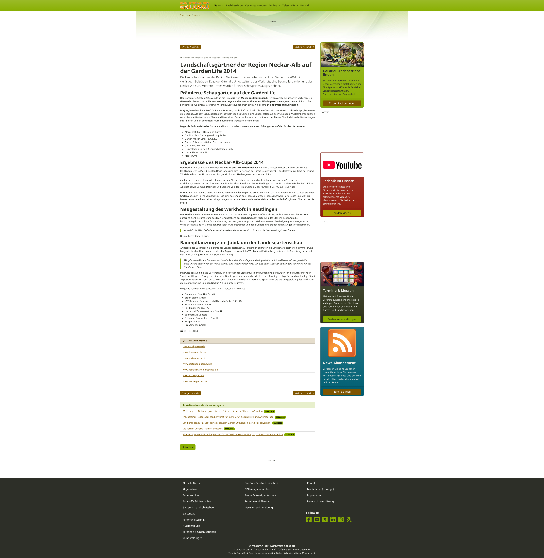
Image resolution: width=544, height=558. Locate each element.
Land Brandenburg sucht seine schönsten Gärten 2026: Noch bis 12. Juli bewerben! (227, 422)
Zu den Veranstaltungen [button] (342, 319)
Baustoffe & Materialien (196, 501)
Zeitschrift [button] (289, 5)
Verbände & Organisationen (199, 531)
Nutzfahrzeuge (191, 525)
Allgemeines (189, 489)
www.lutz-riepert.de (193, 375)
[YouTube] (317, 519)
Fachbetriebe (234, 5)
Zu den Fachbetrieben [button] (342, 103)
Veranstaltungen (256, 5)
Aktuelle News (191, 483)
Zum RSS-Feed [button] (342, 391)
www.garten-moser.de (194, 358)
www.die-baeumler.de (194, 352)
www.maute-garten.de (195, 381)
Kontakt (305, 5)
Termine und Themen (257, 501)
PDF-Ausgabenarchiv (257, 489)
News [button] (218, 5)
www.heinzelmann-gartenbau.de (200, 369)
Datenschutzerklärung (320, 501)
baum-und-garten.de (194, 346)
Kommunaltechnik (193, 519)
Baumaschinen (191, 495)
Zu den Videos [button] (342, 213)
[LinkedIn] (333, 519)
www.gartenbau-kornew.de (197, 363)
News (197, 15)
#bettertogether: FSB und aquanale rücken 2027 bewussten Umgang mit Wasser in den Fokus (233, 434)
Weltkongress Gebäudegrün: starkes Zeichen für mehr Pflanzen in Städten (223, 411)
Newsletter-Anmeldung (259, 507)
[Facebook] (309, 519)
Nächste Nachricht (303, 46)
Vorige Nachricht (191, 46)
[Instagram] (341, 519)
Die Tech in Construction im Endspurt (203, 428)
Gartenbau (188, 513)
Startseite (185, 15)
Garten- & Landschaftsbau (198, 507)
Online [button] (273, 5)
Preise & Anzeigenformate (260, 495)
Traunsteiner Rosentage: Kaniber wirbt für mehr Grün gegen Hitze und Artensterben (228, 416)
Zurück (188, 447)
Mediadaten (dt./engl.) (320, 489)
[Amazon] (349, 519)
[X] (325, 519)
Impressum (314, 495)
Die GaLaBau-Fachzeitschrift (261, 483)
